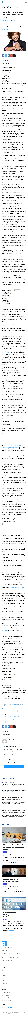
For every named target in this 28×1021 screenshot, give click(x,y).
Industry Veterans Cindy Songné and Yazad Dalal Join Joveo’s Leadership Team (13, 785)
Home (3, 6)
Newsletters (7, 758)
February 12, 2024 (9, 782)
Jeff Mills (16, 20)
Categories (6, 708)
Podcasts (4, 975)
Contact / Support (7, 1000)
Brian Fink (9, 886)
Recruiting (14, 710)
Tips (3, 721)
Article (4, 20)
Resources (4, 983)
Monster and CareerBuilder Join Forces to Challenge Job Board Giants (14, 847)
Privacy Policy (8, 1013)
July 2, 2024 (17, 854)
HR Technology (16, 716)
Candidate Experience (7, 716)
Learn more (4, 963)
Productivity (5, 719)
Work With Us (6, 995)
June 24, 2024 (15, 886)
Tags (5, 714)
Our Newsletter (7, 992)
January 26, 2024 (9, 809)
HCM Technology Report (10, 762)
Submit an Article (6, 25)
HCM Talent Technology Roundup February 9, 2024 (13, 797)
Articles (8, 6)
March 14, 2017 (5, 22)
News (9, 710)
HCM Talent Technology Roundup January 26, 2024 (14, 810)
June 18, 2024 (17, 921)
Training (3, 985)
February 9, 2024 (9, 795)
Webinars (4, 980)
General (4, 710)
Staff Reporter (10, 854)
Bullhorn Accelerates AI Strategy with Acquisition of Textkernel (12, 915)
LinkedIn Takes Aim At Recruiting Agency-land (11, 880)
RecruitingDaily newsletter (10, 759)
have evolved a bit (6, 352)
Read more (9, 791)
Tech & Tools (10, 20)
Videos (3, 978)
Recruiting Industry (19, 719)
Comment (5, 60)
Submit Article (5, 29)
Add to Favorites (7, 63)
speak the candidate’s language (17, 587)
